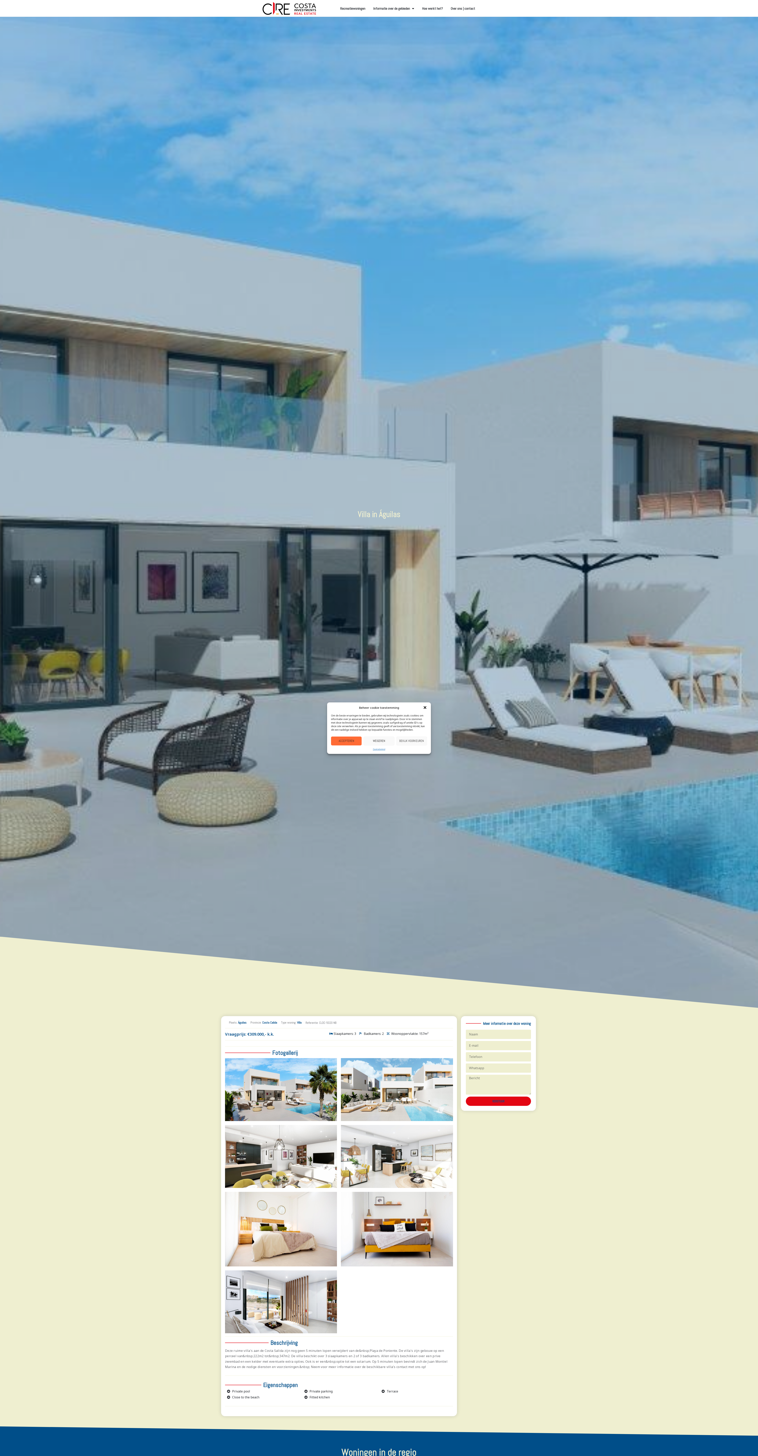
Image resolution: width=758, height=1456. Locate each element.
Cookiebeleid (379, 749)
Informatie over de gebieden (391, 8)
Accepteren (346, 740)
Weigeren (379, 740)
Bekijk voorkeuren (411, 740)
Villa (299, 1022)
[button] (425, 708)
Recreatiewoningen (352, 8)
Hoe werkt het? (432, 8)
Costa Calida (269, 1022)
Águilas (242, 1022)
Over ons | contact (463, 8)
